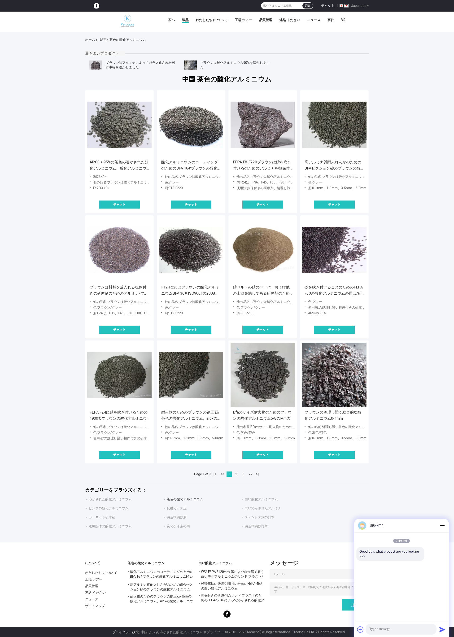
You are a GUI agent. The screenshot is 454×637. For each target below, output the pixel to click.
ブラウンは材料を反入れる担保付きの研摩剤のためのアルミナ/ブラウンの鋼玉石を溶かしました (119, 291)
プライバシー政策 (125, 632)
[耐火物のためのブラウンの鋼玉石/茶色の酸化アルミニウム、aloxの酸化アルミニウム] (191, 375)
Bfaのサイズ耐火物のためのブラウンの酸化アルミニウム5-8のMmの (262, 415)
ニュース (313, 20)
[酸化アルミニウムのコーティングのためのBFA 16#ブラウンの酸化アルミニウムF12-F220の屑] (191, 124)
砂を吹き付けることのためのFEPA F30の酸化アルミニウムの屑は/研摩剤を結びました (334, 291)
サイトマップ (95, 606)
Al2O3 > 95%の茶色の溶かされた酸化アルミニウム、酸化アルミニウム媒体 (119, 165)
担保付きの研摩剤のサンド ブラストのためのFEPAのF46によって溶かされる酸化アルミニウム (232, 598)
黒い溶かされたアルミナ (263, 508)
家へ (171, 20)
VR (343, 20)
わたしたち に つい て (212, 20)
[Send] (442, 629)
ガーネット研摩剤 (102, 517)
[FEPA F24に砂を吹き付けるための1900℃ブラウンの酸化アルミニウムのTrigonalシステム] (119, 375)
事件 (330, 20)
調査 (307, 5)
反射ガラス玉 (177, 508)
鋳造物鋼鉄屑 (177, 517)
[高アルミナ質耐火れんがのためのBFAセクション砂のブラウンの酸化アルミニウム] (334, 124)
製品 (185, 20)
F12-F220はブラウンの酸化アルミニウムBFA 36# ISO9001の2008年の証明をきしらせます (190, 291)
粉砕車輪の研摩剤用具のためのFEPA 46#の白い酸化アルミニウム (231, 586)
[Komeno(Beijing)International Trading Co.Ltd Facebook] (96, 6)
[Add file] (360, 629)
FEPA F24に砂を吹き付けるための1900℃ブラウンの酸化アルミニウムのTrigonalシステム (119, 416)
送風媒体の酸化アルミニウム (110, 526)
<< (222, 474)
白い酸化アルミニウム (261, 499)
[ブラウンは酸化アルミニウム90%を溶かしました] (190, 65)
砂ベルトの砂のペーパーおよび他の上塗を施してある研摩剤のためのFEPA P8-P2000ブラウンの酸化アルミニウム (261, 291)
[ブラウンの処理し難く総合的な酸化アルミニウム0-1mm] (334, 375)
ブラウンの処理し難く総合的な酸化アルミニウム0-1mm (333, 415)
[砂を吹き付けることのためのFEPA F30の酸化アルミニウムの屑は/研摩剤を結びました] (334, 250)
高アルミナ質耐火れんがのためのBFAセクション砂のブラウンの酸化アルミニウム (334, 165)
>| (257, 474)
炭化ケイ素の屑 (178, 526)
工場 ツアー (243, 20)
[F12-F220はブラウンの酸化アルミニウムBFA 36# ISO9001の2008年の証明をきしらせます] (191, 250)
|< (215, 474)
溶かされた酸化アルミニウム (110, 499)
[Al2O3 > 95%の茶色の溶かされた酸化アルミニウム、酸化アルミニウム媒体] (119, 124)
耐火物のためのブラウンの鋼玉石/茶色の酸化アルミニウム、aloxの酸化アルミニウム (190, 416)
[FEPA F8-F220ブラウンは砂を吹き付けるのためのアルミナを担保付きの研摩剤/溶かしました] (263, 124)
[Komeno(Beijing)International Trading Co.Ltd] (127, 21)
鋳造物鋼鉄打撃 (256, 526)
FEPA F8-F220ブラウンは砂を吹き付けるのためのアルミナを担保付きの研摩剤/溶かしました (262, 165)
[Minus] (442, 525)
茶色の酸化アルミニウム (185, 499)
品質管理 (265, 20)
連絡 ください (289, 20)
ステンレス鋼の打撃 (260, 517)
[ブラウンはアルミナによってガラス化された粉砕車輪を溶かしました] (95, 65)
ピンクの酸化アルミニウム (108, 508)
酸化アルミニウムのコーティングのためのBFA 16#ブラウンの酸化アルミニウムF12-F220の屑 (189, 165)
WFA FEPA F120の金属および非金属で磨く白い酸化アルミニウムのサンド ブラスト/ (232, 574)
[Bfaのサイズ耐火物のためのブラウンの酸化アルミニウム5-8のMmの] (263, 375)
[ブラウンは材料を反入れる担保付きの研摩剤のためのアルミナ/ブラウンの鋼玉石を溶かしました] (119, 250)
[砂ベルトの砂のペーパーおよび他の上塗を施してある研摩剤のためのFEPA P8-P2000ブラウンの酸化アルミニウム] (263, 250)
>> (250, 474)
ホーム (90, 40)
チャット (327, 5)
